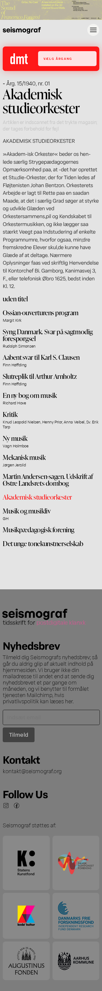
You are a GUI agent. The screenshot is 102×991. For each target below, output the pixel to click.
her (69, 701)
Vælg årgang (58, 59)
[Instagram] (6, 805)
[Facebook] (16, 805)
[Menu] (93, 30)
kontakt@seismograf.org (32, 771)
